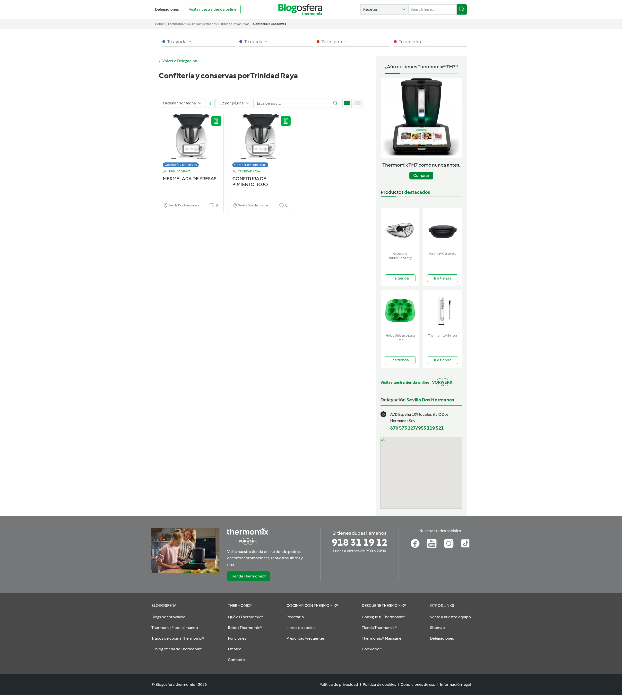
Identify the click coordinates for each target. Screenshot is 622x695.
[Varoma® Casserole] (442, 229)
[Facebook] (415, 543)
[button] (384, 9)
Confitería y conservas (181, 165)
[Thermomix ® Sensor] (442, 311)
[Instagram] (448, 543)
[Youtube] (431, 543)
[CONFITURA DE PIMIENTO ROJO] (260, 142)
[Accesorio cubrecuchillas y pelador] (400, 229)
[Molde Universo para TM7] (400, 311)
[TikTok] (465, 543)
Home (159, 24)
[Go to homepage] (300, 9)
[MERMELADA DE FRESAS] (191, 142)
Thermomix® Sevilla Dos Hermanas (192, 24)
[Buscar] (462, 9)
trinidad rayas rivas (235, 24)
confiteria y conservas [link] (269, 24)
